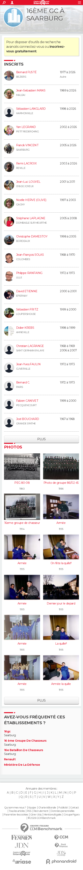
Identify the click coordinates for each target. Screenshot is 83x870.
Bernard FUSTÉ (26, 72)
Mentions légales (52, 814)
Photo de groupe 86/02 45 (61, 483)
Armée (60, 523)
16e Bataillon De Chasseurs (23, 750)
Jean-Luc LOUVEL (28, 182)
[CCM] (61, 837)
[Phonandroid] (61, 861)
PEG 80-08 (22, 483)
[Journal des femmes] (22, 837)
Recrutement (41, 811)
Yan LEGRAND (26, 127)
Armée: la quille (61, 684)
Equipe (32, 807)
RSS (29, 811)
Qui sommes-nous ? (15, 807)
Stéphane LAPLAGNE (30, 218)
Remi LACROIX (26, 163)
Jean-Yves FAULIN (28, 364)
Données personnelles (62, 811)
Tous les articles (17, 811)
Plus (41, 439)
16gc (7, 731)
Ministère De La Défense (22, 765)
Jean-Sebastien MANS (30, 90)
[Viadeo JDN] (61, 853)
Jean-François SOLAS (30, 255)
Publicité (63, 807)
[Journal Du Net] (22, 845)
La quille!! (61, 643)
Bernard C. (23, 382)
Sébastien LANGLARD (31, 109)
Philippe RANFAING (29, 273)
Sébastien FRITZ (27, 309)
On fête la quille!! (61, 563)
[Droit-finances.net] (61, 845)
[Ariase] (22, 861)
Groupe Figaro (71, 814)
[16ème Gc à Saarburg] (13, 17)
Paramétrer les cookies (16, 814)
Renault (10, 759)
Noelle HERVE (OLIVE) (31, 200)
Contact (74, 807)
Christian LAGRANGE (30, 346)
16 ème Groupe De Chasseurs (25, 740)
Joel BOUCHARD (27, 419)
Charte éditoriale (47, 807)
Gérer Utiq (35, 814)
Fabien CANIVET (27, 401)
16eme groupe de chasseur (22, 523)
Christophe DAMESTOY (31, 236)
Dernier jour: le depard (61, 603)
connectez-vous (31, 47)
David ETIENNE (26, 291)
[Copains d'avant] (22, 853)
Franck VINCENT (27, 145)
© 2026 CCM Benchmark (42, 818)
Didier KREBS (25, 328)
